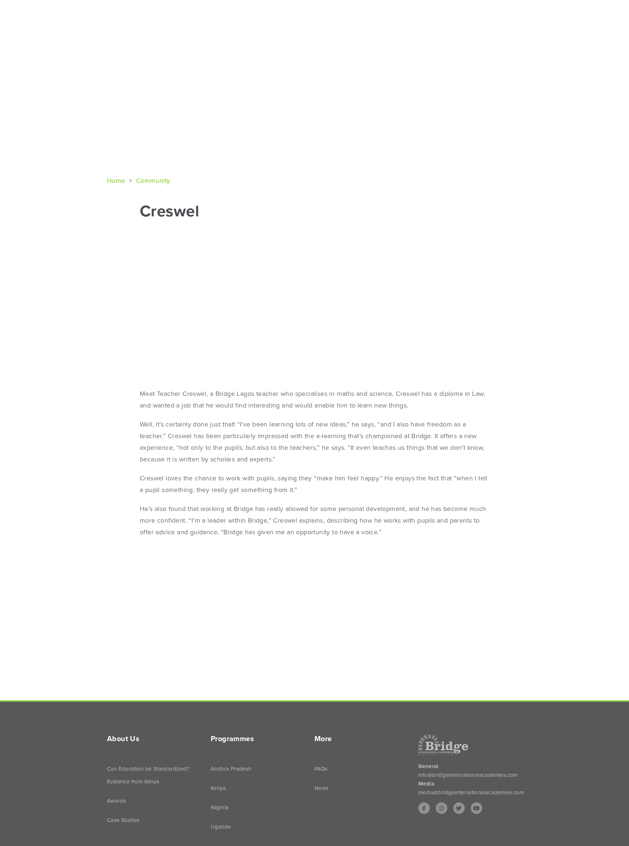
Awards (116, 801)
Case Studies (123, 820)
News (507, 18)
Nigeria (220, 807)
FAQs (321, 769)
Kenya (218, 788)
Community (153, 181)
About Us (408, 18)
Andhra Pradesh (231, 769)
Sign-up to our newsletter (487, 8)
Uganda (221, 826)
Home (117, 181)
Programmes (460, 18)
